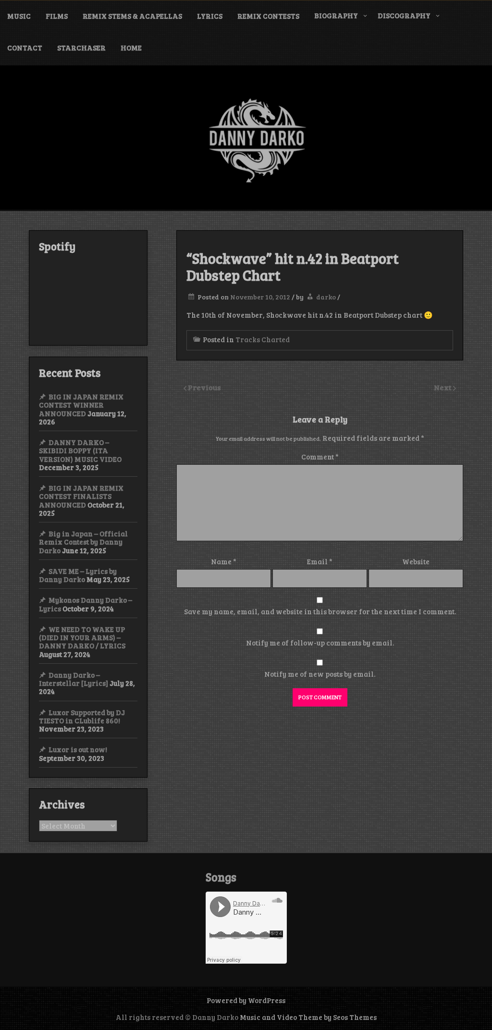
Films (57, 16)
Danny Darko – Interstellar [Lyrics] (73, 679)
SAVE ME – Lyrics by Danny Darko (78, 575)
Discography (404, 15)
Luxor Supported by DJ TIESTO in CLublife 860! (82, 716)
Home (131, 47)
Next (443, 387)
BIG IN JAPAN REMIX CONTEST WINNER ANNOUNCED (81, 405)
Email (319, 561)
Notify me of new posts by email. (319, 674)
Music (19, 16)
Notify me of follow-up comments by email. (320, 642)
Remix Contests (268, 16)
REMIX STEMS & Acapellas (132, 16)
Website (416, 561)
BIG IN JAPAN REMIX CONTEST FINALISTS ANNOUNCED (81, 496)
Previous (204, 387)
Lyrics (209, 16)
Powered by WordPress (246, 1000)
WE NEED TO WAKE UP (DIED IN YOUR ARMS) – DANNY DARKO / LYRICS (82, 637)
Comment (320, 456)
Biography (336, 15)
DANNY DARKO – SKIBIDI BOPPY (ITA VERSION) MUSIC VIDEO (80, 450)
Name (223, 561)
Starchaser (81, 47)
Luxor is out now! (78, 749)
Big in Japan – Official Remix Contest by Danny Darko (83, 542)
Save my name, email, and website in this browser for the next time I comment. (320, 611)
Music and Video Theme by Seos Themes (308, 1017)
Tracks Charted (262, 339)
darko (326, 296)
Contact (24, 47)
